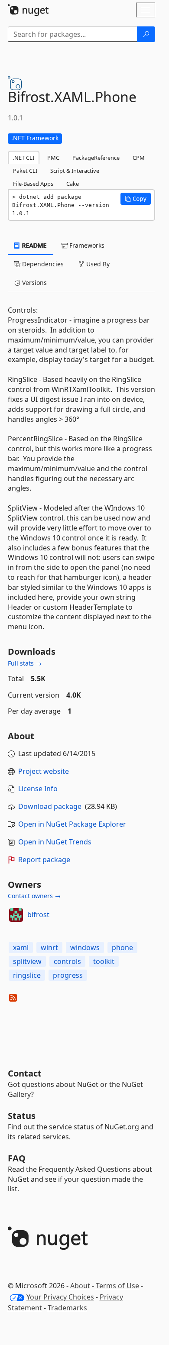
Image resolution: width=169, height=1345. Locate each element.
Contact (25, 1073)
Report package (44, 859)
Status (22, 1116)
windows (85, 947)
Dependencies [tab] (42, 264)
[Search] (146, 34)
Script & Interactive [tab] (74, 171)
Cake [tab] (72, 184)
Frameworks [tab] (86, 245)
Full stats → (25, 663)
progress (68, 975)
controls (67, 961)
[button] (135, 199)
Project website (43, 771)
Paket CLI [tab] (25, 171)
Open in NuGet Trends (54, 842)
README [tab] (33, 245)
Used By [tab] (97, 264)
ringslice (27, 975)
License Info (38, 788)
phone (122, 947)
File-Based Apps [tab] (33, 184)
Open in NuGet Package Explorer (72, 824)
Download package (49, 806)
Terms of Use (117, 1285)
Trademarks (67, 1308)
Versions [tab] (33, 282)
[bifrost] (16, 915)
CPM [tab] (139, 158)
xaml (21, 947)
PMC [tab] (53, 158)
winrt (49, 947)
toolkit (103, 961)
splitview (27, 961)
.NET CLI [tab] (23, 158)
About (80, 1285)
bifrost (38, 914)
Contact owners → (34, 896)
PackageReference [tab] (96, 158)
